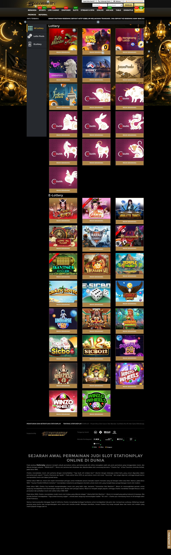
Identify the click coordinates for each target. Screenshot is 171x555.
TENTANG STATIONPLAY (72, 424)
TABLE (118, 10)
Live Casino (53, 10)
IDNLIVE (100, 10)
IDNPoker (65, 10)
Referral (43, 15)
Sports (42, 10)
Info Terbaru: (33, 18)
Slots (75, 10)
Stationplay (41, 465)
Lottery (139, 10)
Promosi (32, 15)
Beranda (32, 10)
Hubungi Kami (105, 1)
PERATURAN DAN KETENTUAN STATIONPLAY (44, 424)
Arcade (109, 10)
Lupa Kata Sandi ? (89, 1)
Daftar (139, 5)
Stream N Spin (87, 10)
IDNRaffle (128, 10)
